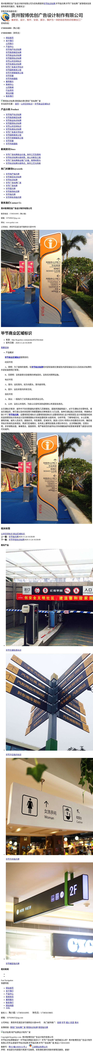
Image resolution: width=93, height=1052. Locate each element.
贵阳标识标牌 (32, 1027)
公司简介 (10, 44)
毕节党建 (10, 76)
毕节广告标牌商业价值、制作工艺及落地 (23, 155)
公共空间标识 (27, 104)
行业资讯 (10, 90)
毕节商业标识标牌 (13, 55)
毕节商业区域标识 (42, 104)
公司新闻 (10, 87)
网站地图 (10, 1006)
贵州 (76, 1023)
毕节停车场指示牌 (13, 197)
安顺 (59, 1023)
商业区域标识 (19, 534)
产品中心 (10, 47)
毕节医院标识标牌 (13, 58)
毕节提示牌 (11, 189)
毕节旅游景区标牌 (13, 52)
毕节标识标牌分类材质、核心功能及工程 (23, 157)
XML (8, 1008)
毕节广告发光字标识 (14, 67)
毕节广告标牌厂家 (13, 183)
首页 (17, 104)
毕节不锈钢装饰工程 (14, 73)
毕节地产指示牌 (12, 174)
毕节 (63, 1023)
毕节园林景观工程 (13, 70)
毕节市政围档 (11, 79)
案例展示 (10, 82)
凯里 (72, 1023)
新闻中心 (10, 84)
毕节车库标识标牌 (13, 64)
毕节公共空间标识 (13, 61)
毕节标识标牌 (49, 4)
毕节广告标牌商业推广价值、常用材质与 (23, 160)
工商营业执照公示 (40, 1047)
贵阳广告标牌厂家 (18, 1027)
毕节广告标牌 (11, 186)
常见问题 (10, 93)
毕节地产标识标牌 (13, 49)
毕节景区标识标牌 (13, 177)
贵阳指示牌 (43, 1027)
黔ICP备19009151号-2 (18, 1047)
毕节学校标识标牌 (16, 540)
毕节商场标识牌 (12, 191)
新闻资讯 (10, 997)
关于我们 (10, 41)
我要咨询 (5, 348)
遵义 (68, 1023)
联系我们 (10, 96)
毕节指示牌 (11, 194)
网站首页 (10, 38)
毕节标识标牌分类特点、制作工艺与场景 (23, 163)
